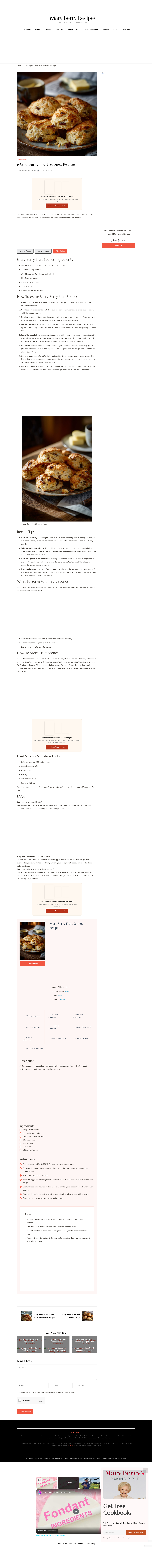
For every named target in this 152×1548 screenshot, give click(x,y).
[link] (40, 1492)
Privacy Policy (90, 1543)
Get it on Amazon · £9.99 (56, 206)
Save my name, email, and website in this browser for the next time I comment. (47, 1392)
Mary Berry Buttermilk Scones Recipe (57, 1340)
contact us (70, 1445)
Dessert (62, 999)
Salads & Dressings (90, 30)
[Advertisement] (76, 47)
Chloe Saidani (22, 170)
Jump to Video (43, 251)
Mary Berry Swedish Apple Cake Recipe (29, 1349)
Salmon (106, 30)
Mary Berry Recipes (73, 18)
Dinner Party (73, 30)
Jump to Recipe (25, 251)
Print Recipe (60, 251)
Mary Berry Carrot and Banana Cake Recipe (84, 1349)
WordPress (121, 1458)
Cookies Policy (62, 1543)
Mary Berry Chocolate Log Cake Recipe (29, 1340)
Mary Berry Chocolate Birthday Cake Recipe (57, 1349)
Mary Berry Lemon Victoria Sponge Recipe (84, 1340)
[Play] (90, 1483)
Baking (67, 991)
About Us (118, 246)
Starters (126, 30)
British (60, 995)
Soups (115, 30)
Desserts (59, 30)
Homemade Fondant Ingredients (57, 1492)
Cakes (37, 30)
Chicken (48, 30)
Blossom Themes (100, 1458)
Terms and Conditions (76, 1543)
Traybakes (26, 30)
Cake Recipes (21, 159)
